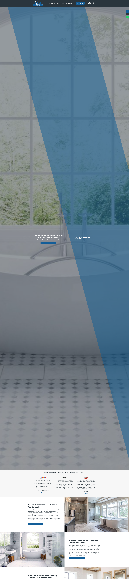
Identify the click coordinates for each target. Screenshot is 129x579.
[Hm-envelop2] (127, 14)
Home (47, 3)
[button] (57, 3)
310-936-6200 (91, 3)
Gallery (62, 3)
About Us (51, 3)
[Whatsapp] (127, 17)
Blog (66, 3)
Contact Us (70, 3)
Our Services (56, 3)
